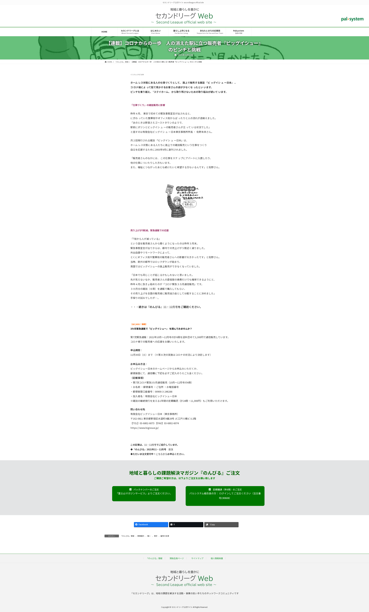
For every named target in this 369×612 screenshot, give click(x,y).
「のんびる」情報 (127, 536)
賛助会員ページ (177, 558)
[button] (144, 493)
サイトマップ (197, 558)
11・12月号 (170, 307)
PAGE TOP (358, 591)
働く (149, 536)
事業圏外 (140, 536)
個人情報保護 (217, 558)
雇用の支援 (164, 536)
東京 (155, 536)
